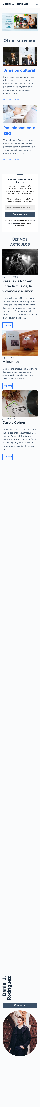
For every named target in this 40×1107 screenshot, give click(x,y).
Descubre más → (11, 99)
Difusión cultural (19, 70)
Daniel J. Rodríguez (15, 3)
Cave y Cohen (13, 422)
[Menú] (37, 4)
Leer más (8, 326)
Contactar (20, 1005)
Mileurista (10, 362)
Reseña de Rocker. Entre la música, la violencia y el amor (17, 286)
